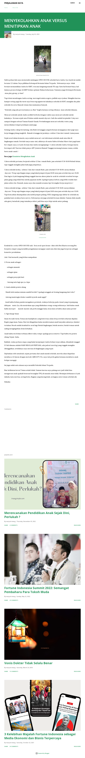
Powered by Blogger (43, 753)
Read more (77, 525)
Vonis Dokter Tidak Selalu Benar (28, 663)
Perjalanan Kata (13, 3)
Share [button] (77, 404)
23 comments (14, 600)
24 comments (14, 746)
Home (6, 7)
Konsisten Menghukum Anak (24, 156)
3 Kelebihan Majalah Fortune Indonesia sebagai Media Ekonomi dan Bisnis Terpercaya (40, 736)
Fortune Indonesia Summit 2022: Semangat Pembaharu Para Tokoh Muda (36, 590)
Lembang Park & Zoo (42, 237)
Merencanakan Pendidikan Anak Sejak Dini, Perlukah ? (37, 515)
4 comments (13, 525)
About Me (15, 7)
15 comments (14, 671)
